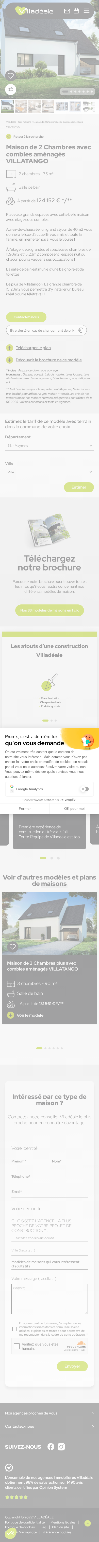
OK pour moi (74, 808)
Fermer (25, 808)
